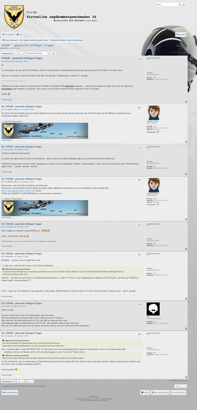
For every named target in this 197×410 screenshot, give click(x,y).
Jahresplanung (7, 140)
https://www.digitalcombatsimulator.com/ (18, 191)
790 (154, 77)
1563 (155, 126)
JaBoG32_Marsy (152, 121)
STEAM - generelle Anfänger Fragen (28, 45)
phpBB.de (104, 400)
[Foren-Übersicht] (63, 16)
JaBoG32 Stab (14, 48)
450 (154, 321)
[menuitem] (19, 34)
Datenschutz (94, 396)
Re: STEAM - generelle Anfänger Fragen (22, 106)
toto (148, 317)
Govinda (150, 73)
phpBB (86, 399)
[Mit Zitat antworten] (139, 59)
